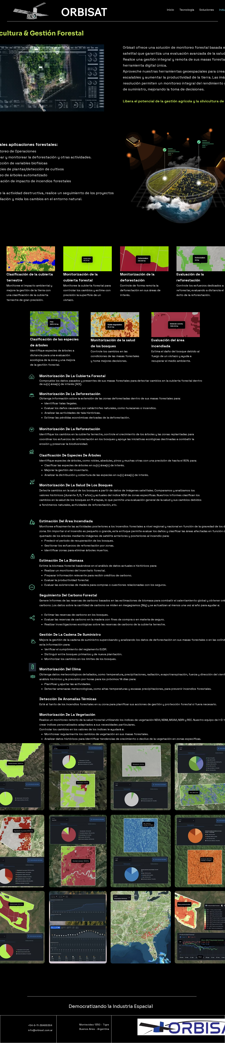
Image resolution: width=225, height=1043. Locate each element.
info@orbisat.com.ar (40, 1030)
